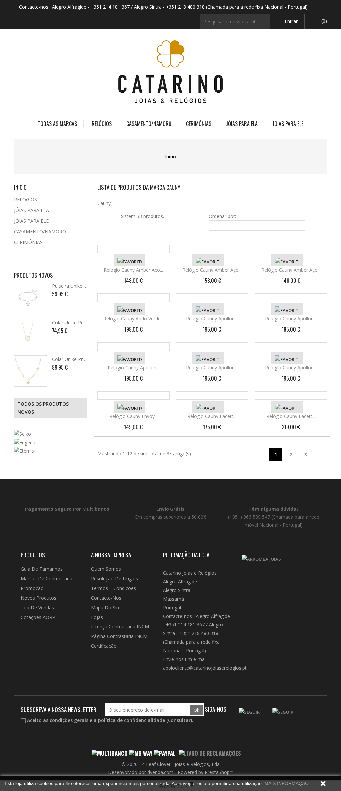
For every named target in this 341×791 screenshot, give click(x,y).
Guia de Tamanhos (42, 569)
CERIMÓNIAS (198, 124)
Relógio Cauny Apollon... (212, 318)
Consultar (179, 720)
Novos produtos (38, 598)
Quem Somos (106, 569)
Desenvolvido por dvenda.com (141, 772)
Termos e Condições (113, 588)
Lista (109, 216)
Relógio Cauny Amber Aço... (133, 270)
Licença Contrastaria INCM (120, 626)
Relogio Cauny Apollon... (291, 318)
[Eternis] (50, 451)
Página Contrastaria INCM (119, 636)
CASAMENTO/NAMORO (148, 124)
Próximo (320, 455)
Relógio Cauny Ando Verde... (133, 318)
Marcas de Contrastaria (46, 578)
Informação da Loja (186, 555)
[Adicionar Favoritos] (129, 260)
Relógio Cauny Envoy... (133, 416)
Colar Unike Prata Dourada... (82, 322)
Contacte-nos (106, 598)
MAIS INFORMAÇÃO (286, 783)
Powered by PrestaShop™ (205, 772)
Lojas (97, 617)
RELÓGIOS (102, 124)
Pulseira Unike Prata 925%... (82, 286)
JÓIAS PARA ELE (287, 124)
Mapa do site (106, 607)
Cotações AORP (38, 617)
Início (20, 187)
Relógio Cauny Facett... (290, 416)
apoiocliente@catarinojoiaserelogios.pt (205, 668)
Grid (101, 216)
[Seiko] (50, 434)
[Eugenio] (50, 442)
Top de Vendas (37, 607)
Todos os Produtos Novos (43, 408)
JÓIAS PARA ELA (242, 124)
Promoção (32, 588)
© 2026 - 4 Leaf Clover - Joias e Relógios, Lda (171, 764)
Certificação (104, 646)
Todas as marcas (57, 124)
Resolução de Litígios (114, 578)
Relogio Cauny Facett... (211, 416)
